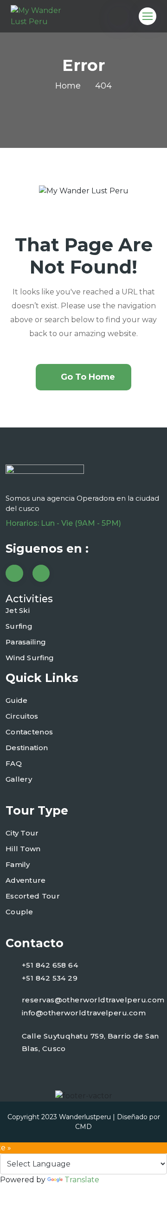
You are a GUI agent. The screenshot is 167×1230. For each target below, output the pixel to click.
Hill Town (23, 848)
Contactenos (29, 731)
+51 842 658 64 (50, 965)
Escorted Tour (33, 896)
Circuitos (22, 716)
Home (68, 86)
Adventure (26, 880)
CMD (83, 1126)
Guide (17, 700)
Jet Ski (18, 610)
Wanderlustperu (85, 1117)
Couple (19, 911)
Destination (27, 747)
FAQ (14, 763)
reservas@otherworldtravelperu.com (93, 999)
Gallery (19, 779)
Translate (81, 1179)
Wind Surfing (30, 657)
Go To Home (88, 377)
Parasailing (26, 641)
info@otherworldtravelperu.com (84, 1012)
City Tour (22, 832)
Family (18, 864)
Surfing (19, 626)
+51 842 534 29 (49, 978)
